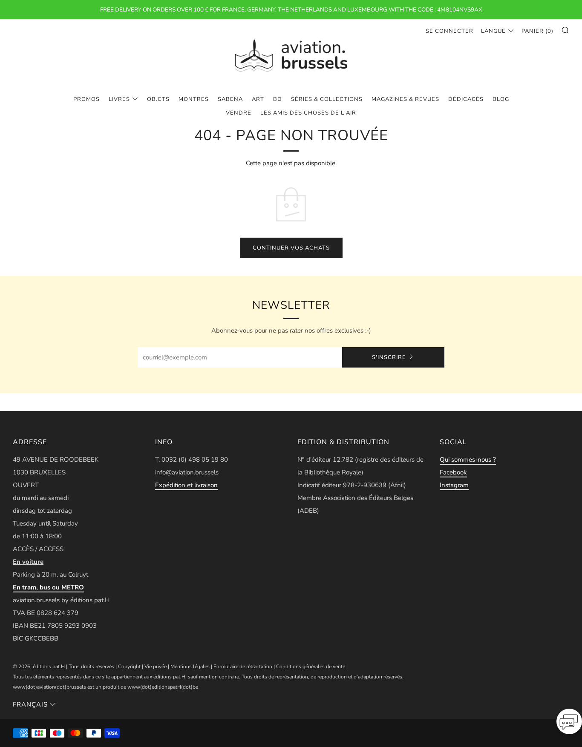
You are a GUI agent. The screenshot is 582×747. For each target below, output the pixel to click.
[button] (569, 724)
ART (258, 99)
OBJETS (158, 99)
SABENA (230, 99)
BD (277, 99)
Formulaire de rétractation (242, 666)
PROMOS (86, 99)
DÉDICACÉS (466, 99)
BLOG (501, 99)
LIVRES (119, 99)
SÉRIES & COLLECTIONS (327, 99)
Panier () (537, 31)
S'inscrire (389, 357)
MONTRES (194, 99)
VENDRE (238, 113)
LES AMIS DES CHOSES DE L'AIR (308, 113)
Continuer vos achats (291, 248)
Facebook (453, 472)
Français (30, 704)
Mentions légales (190, 666)
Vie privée (155, 666)
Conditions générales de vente (310, 666)
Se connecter (449, 31)
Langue (493, 31)
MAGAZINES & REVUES (405, 99)
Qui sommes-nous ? (468, 459)
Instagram (454, 485)
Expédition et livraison (186, 485)
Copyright (129, 666)
